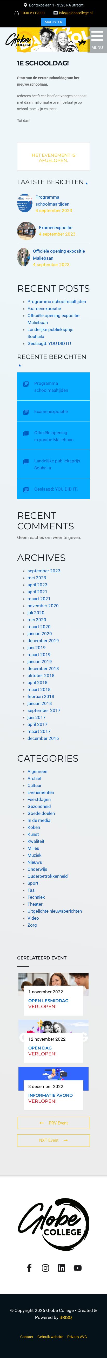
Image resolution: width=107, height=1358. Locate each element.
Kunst (33, 834)
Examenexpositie (55, 227)
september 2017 (44, 710)
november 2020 (43, 605)
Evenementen (41, 792)
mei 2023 (37, 577)
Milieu (33, 848)
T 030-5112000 (32, 13)
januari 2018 (40, 703)
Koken (34, 827)
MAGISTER (53, 22)
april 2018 (38, 682)
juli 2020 (36, 612)
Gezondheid (39, 806)
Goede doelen (41, 813)
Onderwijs (37, 869)
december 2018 (43, 668)
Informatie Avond (50, 1095)
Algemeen (37, 771)
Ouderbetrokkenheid (48, 876)
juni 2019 (37, 647)
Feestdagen (39, 799)
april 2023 (38, 584)
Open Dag (40, 1048)
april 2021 (38, 591)
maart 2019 (39, 654)
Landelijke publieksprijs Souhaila (57, 464)
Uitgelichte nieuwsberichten (55, 911)
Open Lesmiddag (48, 1000)
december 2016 (43, 738)
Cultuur (35, 785)
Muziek (35, 855)
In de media (39, 820)
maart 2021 (39, 598)
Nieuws (35, 862)
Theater (35, 904)
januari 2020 (40, 633)
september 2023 (44, 570)
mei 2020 (37, 619)
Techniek (36, 897)
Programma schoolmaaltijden (52, 200)
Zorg (32, 925)
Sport (33, 883)
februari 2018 (41, 696)
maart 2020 (39, 626)
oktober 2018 (41, 675)
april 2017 (38, 724)
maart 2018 (39, 689)
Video (33, 918)
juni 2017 (37, 717)
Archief (35, 778)
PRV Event (58, 1123)
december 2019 (43, 640)
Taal (32, 890)
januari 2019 (40, 661)
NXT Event (48, 1140)
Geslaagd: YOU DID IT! (49, 343)
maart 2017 (39, 731)
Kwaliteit (36, 841)
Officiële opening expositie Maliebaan (59, 255)
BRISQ (65, 1317)
